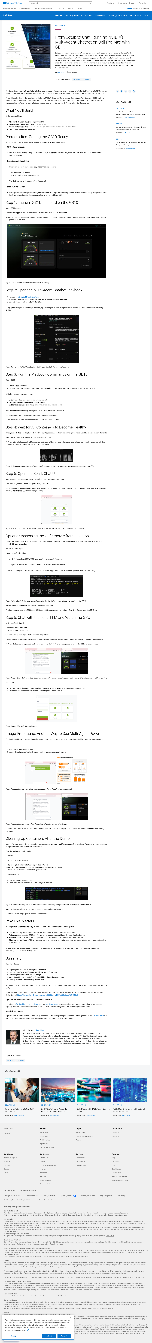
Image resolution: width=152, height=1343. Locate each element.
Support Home (80, 1132)
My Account (44, 1132)
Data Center (120, 108)
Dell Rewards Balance (47, 1147)
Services (6, 1169)
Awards (119, 124)
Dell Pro (119, 139)
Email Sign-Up (116, 1169)
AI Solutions (81, 1105)
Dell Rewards (116, 1161)
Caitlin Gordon (90, 1115)
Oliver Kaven (126, 1115)
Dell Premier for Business (141, 8)
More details (110, 1236)
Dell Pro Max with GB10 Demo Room (29, 1004)
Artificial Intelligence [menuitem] (9, 8)
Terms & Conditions (32, 1196)
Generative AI (46, 1105)
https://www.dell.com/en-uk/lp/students (115, 1213)
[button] (111, 3)
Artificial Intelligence (10, 1158)
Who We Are (44, 1158)
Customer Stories (45, 1184)
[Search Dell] (90, 3)
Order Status (44, 1136)
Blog (113, 1158)
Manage (14, 1336)
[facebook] (121, 91)
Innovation (60, 26)
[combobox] (60, 3)
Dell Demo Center (52, 1004)
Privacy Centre (116, 1173)
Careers (42, 1161)
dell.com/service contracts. (91, 1290)
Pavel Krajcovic (129, 133)
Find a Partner (80, 1158)
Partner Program (81, 1165)
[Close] (70, 1317)
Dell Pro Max (76, 79)
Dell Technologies (130, 117)
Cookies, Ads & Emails (88, 1196)
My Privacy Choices (66, 1196)
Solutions (7, 1165)
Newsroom (43, 1173)
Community (115, 1132)
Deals (6, 1173)
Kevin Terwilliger (19, 1115)
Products (7, 1161)
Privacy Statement (49, 1196)
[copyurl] (134, 91)
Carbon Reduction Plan (46, 1200)
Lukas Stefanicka (130, 148)
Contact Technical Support (84, 1136)
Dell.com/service (9, 1254)
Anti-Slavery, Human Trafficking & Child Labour (19, 1200)
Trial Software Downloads (120, 1180)
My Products (44, 1144)
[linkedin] (125, 91)
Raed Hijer (60, 72)
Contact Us (115, 1136)
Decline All (49, 1336)
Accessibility (121, 1196)
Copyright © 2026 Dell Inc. (12, 1196)
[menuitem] (26, 8)
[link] (122, 3)
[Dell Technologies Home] (12, 3)
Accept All (64, 1336)
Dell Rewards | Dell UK (33, 1225)
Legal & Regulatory (106, 1196)
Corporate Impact (45, 1180)
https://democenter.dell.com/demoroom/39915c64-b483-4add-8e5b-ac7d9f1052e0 (47, 995)
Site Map (7, 1133)
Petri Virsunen (54, 1115)
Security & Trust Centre (119, 1176)
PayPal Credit (62, 1314)
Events (114, 1165)
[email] (129, 91)
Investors (43, 1169)
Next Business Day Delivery (34, 1306)
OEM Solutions (80, 1161)
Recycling (43, 1176)
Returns (78, 1140)
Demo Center (99, 1016)
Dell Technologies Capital (48, 1165)
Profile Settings (45, 1140)
